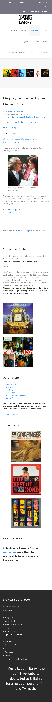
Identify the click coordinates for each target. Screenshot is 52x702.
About (7, 648)
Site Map (8, 655)
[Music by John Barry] (26, 19)
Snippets (16, 209)
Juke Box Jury (11, 385)
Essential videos (11, 621)
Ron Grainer (10, 392)
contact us (9, 552)
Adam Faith (10, 387)
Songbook (9, 617)
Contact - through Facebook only (18, 659)
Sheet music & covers (13, 624)
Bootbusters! (10, 631)
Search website (11, 645)
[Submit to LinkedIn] (11, 142)
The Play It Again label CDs (16, 395)
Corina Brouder (12, 398)
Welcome (8, 641)
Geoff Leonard (12, 414)
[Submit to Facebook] (12, 139)
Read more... (8, 212)
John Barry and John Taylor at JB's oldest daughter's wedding (25, 122)
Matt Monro (11, 390)
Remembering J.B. (12, 606)
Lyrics (7, 614)
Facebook (9, 652)
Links (7, 628)
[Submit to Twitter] (29, 139)
